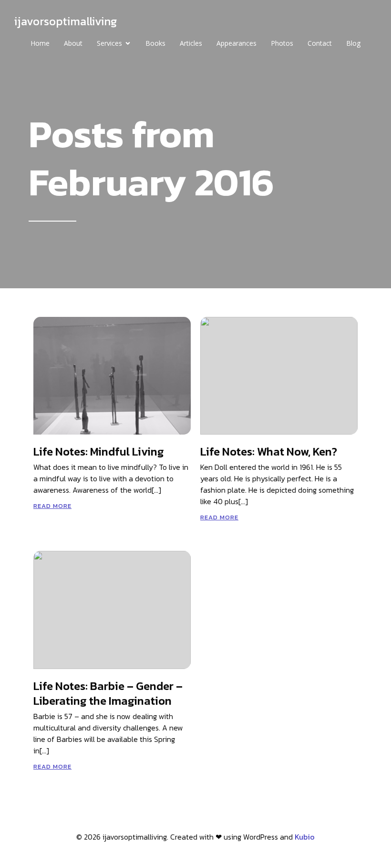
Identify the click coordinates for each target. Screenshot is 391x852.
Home (40, 43)
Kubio (305, 836)
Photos (282, 43)
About (73, 43)
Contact (320, 43)
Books (155, 43)
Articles (191, 43)
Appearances (236, 43)
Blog (353, 43)
